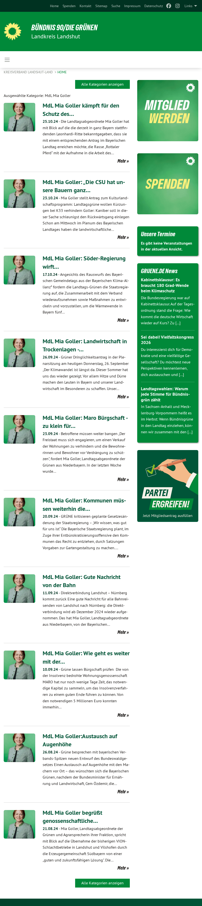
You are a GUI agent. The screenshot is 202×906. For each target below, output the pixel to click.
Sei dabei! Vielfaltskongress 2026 (167, 339)
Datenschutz (153, 6)
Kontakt (85, 6)
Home (54, 6)
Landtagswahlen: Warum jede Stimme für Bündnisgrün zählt (165, 394)
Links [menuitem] (188, 6)
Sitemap (101, 6)
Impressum (132, 6)
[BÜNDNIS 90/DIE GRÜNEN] (12, 31)
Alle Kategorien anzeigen (102, 84)
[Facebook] (169, 6)
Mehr (122, 161)
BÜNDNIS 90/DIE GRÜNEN (64, 27)
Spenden (69, 6)
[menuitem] (54, 6)
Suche (115, 6)
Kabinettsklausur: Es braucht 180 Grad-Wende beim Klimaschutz (165, 285)
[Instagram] (178, 6)
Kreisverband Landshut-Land (29, 72)
